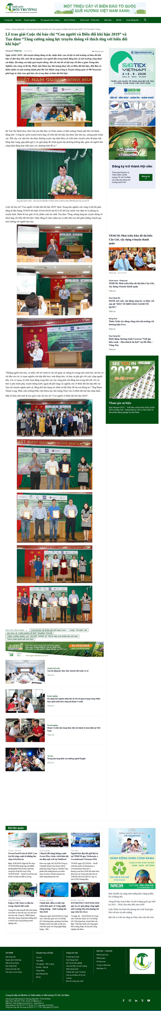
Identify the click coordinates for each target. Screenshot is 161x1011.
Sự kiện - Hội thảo (14, 851)
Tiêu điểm (74, 851)
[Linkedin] (136, 1000)
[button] (145, 20)
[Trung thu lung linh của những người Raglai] (25, 759)
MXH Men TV (101, 968)
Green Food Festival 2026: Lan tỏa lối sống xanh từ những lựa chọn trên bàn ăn (22, 856)
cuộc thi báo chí (78, 630)
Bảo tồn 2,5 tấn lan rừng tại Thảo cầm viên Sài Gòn (131, 917)
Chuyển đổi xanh (53, 668)
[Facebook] (123, 1000)
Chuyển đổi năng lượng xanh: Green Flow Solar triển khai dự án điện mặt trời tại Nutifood (54, 856)
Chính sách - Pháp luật (118, 281)
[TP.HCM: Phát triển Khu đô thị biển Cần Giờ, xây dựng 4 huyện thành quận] (132, 259)
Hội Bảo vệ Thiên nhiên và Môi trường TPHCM (29, 633)
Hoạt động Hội (18, 29)
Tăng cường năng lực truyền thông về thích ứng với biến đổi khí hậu (42, 636)
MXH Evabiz (101, 958)
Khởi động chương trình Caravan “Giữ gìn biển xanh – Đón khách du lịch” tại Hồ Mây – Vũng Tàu (131, 342)
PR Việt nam (101, 962)
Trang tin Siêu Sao (104, 965)
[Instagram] (129, 1000)
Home (8, 29)
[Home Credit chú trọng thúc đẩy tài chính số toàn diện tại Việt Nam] (25, 730)
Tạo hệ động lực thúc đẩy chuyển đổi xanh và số (67, 671)
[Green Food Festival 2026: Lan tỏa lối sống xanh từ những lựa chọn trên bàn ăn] (22, 840)
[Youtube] (148, 1000)
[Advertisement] (55, 792)
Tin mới (50, 756)
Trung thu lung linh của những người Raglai (66, 758)
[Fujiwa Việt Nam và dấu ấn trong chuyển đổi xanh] (22, 889)
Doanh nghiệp (52, 696)
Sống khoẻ (113, 319)
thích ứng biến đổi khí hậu (20, 639)
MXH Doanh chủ (102, 955)
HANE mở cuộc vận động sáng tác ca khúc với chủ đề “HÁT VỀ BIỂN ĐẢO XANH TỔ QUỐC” (131, 304)
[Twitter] (142, 1000)
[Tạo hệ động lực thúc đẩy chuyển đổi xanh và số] (25, 671)
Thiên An (18, 51)
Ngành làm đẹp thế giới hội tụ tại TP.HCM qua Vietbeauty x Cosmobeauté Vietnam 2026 (84, 856)
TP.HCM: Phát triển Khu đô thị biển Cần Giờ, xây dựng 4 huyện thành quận (130, 239)
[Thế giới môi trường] (21, 8)
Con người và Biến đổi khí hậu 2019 (48, 630)
